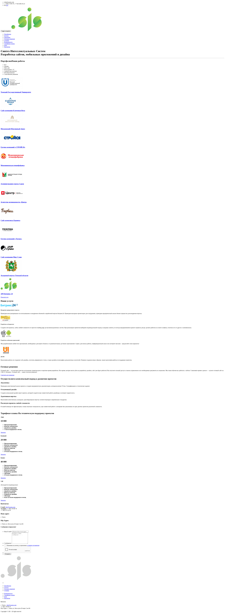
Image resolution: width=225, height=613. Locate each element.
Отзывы (6, 40)
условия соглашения (33, 545)
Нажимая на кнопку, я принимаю (23, 545)
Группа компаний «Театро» (11, 239)
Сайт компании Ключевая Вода (13, 110)
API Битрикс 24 (7, 294)
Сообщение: (8, 543)
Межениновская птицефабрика (13, 165)
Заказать (3, 432)
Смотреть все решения (7, 375)
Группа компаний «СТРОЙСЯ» (13, 147)
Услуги (6, 36)
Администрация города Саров (12, 184)
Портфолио (7, 34)
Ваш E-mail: (8, 531)
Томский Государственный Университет (16, 92)
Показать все (4, 297)
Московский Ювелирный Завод (13, 129)
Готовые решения (9, 39)
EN (7, 5)
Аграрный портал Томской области (14, 275)
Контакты (7, 47)
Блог (5, 45)
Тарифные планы (9, 43)
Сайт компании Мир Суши (11, 257)
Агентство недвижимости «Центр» (14, 202)
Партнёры (7, 37)
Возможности (8, 42)
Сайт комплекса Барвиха (10, 220)
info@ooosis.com (10, 507)
